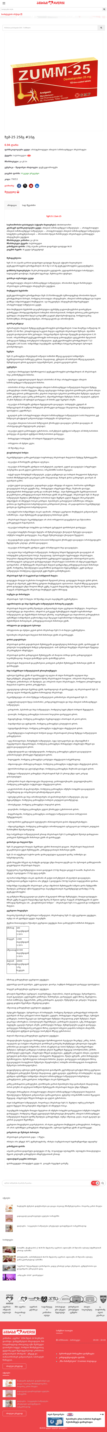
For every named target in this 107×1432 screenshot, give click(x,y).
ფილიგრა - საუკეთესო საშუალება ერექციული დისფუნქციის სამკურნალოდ (51, 1226)
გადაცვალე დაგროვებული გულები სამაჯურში (38, 1216)
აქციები (6, 1198)
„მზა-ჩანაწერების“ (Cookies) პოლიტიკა (77, 1361)
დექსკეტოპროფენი (48, 167)
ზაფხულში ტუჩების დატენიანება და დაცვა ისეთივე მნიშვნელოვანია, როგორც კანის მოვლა (59, 1206)
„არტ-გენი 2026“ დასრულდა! (30, 1275)
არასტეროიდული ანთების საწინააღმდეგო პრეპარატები (58, 149)
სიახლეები (8, 1240)
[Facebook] (19, 186)
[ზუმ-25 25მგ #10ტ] (54, 81)
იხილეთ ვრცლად (14, 1366)
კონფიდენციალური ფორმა (71, 1357)
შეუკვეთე (11, 192)
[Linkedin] (37, 186)
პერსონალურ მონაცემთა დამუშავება (76, 1354)
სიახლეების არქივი (10, 14)
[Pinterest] (31, 186)
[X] (25, 186)
